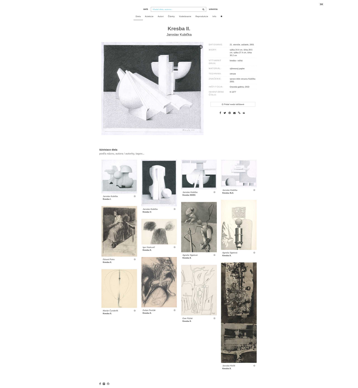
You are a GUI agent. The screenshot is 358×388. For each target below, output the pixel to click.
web (145, 9)
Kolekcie (149, 16)
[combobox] (178, 9)
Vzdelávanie (185, 16)
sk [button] (321, 4)
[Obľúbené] (221, 16)
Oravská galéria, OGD (239, 87)
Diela (138, 16)
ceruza (233, 73)
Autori (161, 16)
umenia (213, 9)
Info (214, 16)
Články (171, 16)
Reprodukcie (202, 16)
